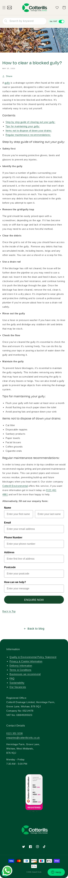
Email (7, 522)
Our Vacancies (17, 687)
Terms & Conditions (20, 670)
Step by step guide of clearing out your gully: (30, 122)
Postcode (10, 567)
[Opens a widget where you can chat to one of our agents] (56, 872)
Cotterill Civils (36, 872)
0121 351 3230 (14, 733)
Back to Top (9, 611)
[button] (3, 7)
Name (7, 507)
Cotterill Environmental (15, 486)
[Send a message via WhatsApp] (7, 870)
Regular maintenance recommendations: (28, 134)
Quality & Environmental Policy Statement (32, 657)
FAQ (12, 678)
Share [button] (9, 76)
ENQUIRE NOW (34, 599)
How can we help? (15, 582)
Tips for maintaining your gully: (23, 126)
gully (7, 82)
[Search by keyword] (5, 21)
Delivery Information (20, 665)
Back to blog (36, 628)
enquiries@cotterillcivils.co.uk (23, 737)
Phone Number (13, 537)
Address (9, 552)
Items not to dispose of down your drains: (29, 130)
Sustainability (16, 682)
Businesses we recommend (25, 674)
